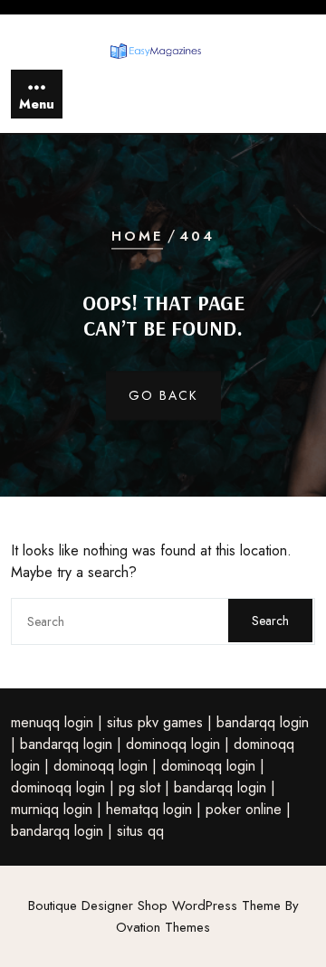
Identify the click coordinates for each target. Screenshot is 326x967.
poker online (244, 809)
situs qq (140, 830)
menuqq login (52, 722)
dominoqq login (173, 744)
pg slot (139, 787)
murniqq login (51, 809)
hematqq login (149, 809)
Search (270, 620)
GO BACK (163, 395)
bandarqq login (262, 722)
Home (137, 237)
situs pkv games (155, 722)
